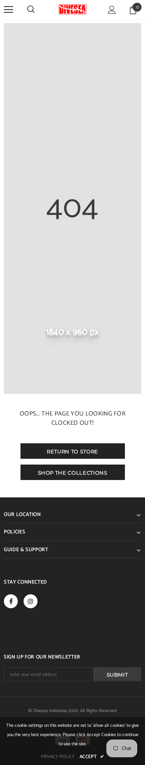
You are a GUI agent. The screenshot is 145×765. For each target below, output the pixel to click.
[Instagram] (31, 601)
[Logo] (72, 9)
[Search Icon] (31, 10)
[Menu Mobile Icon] (8, 9)
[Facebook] (11, 601)
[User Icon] (112, 10)
